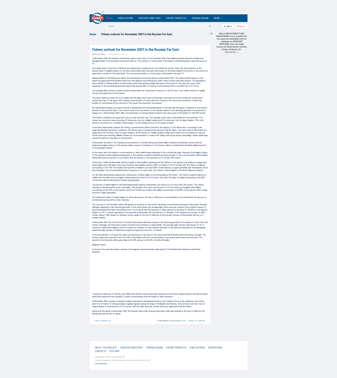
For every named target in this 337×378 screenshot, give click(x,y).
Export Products (176, 18)
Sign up (242, 26)
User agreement (101, 364)
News (109, 18)
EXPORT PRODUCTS (176, 347)
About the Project (106, 347)
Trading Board (200, 18)
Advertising (215, 347)
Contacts (100, 351)
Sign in (229, 26)
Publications (125, 18)
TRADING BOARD (154, 347)
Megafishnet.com (177, 320)
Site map (115, 351)
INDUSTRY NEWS (98, 54)
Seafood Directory (149, 18)
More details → (231, 52)
